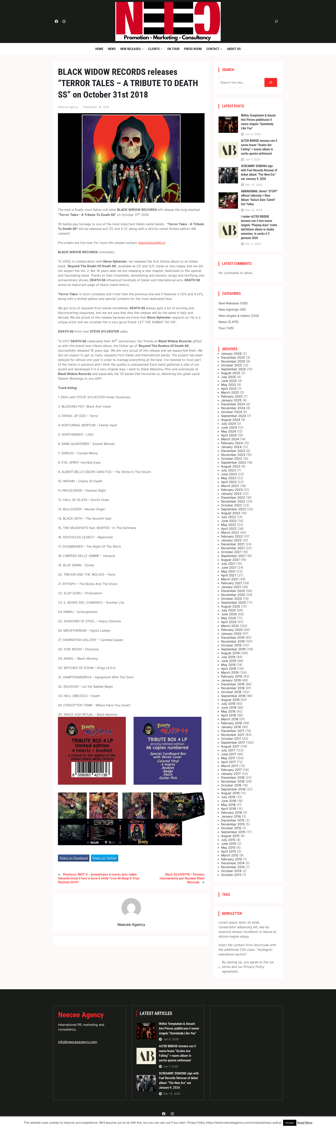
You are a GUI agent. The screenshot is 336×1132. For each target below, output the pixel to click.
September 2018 (233, 696)
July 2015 (228, 840)
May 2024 (228, 431)
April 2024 (229, 435)
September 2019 (233, 649)
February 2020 (232, 630)
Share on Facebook (74, 858)
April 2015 (228, 851)
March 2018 (229, 719)
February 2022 (232, 536)
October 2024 (231, 412)
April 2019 (228, 669)
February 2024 (232, 443)
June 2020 (229, 614)
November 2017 (232, 735)
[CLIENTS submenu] (161, 49)
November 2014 (233, 867)
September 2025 (233, 369)
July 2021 (228, 564)
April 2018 (228, 715)
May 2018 (228, 711)
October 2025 (231, 365)
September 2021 (233, 556)
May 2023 (228, 478)
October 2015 (231, 828)
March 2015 (229, 855)
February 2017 (231, 770)
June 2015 (228, 844)
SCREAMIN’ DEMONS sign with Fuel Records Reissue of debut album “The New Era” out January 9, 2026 (259, 172)
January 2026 (231, 353)
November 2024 (233, 408)
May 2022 (228, 525)
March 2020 (230, 626)
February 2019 (231, 676)
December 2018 (232, 684)
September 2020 (233, 602)
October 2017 (231, 739)
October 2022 (231, 505)
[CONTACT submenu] (221, 49)
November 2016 (233, 781)
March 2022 (230, 532)
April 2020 (229, 622)
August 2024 (230, 420)
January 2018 (231, 727)
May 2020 (228, 618)
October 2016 (231, 785)
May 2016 (228, 805)
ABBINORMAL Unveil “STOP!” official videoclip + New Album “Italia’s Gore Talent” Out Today (259, 197)
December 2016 (232, 777)
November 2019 (233, 641)
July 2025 (228, 377)
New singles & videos (234, 316)
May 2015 (228, 847)
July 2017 (228, 750)
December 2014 (232, 863)
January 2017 (231, 774)
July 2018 (228, 704)
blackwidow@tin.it (151, 243)
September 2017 (233, 742)
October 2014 (231, 871)
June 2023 (229, 474)
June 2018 (228, 707)
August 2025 (230, 373)
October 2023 (231, 459)
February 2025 (232, 396)
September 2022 (233, 509)
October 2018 (231, 692)
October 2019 (231, 645)
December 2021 (232, 544)
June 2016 (228, 801)
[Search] (270, 82)
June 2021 (228, 567)
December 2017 (232, 731)
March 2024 (230, 439)
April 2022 (229, 529)
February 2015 (231, 859)
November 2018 (233, 688)
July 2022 (228, 517)
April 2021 (228, 575)
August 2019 (230, 653)
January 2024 (231, 447)
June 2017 (228, 754)
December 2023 (233, 451)
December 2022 (233, 497)
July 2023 (228, 470)
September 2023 (233, 462)
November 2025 (233, 361)
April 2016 (228, 809)
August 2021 (230, 560)
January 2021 (231, 587)
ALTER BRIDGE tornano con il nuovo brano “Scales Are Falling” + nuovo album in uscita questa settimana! (259, 147)
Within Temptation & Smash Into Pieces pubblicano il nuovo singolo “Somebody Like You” (258, 122)
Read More (304, 1122)
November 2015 (233, 824)
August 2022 (230, 513)
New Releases (229, 303)
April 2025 (229, 388)
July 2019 (228, 657)
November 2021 (233, 548)
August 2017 (230, 746)
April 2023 (229, 482)
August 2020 (230, 606)
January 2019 (231, 680)
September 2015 (233, 832)
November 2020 (233, 595)
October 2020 (231, 599)
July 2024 (228, 423)
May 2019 (228, 665)
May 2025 (228, 385)
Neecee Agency (81, 1014)
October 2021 (231, 552)
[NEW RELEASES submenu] (143, 49)
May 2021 (228, 571)
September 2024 (233, 416)
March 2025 (230, 392)
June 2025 (229, 381)
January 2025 (231, 400)
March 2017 (229, 766)
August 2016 (230, 793)
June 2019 (228, 661)
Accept (289, 1122)
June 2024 (229, 427)
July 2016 (228, 797)
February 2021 (231, 583)
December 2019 (232, 637)
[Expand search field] (276, 21)
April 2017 (228, 762)
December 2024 (233, 404)
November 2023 (233, 455)
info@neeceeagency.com (77, 1042)
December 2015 (232, 820)
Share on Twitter (104, 858)
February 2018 (231, 723)
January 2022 (231, 540)
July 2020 (228, 610)
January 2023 (231, 494)
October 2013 (231, 875)
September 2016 (233, 789)
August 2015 (230, 836)
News (223, 322)
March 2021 (229, 579)
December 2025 (233, 357)
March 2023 (230, 486)
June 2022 (229, 521)
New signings (229, 309)
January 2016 (231, 816)
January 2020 (231, 634)
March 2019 (229, 672)
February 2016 (231, 812)
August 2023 (230, 466)
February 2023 (232, 490)
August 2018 (230, 700)
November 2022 (233, 501)
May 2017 (228, 758)
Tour (222, 328)
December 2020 (233, 591)
